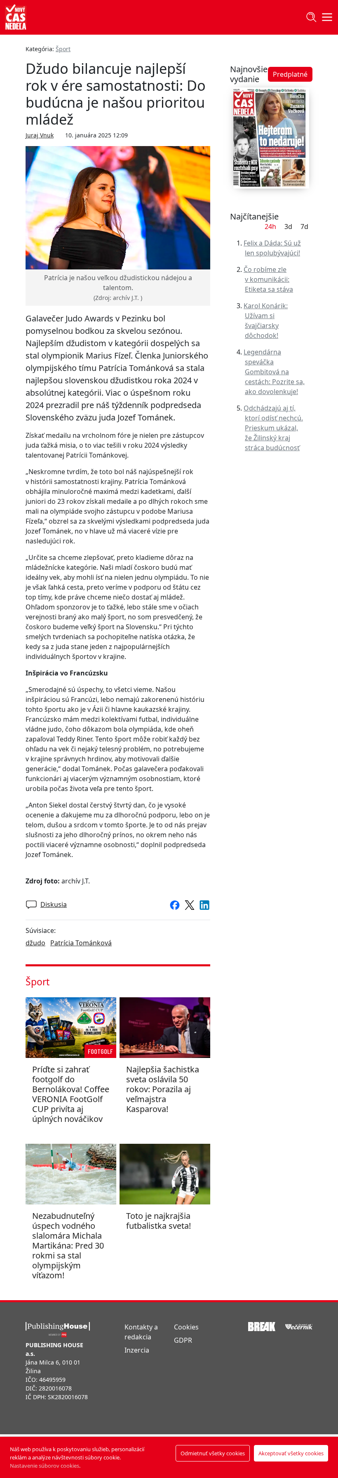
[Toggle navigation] (311, 17)
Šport (63, 49)
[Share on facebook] (173, 904)
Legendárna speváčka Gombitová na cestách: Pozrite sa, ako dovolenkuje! (274, 371)
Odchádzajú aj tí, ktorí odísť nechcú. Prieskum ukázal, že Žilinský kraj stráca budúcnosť (273, 428)
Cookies (186, 1327)
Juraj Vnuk (40, 135)
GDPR (183, 1340)
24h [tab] (270, 226)
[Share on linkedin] (202, 904)
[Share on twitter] (188, 904)
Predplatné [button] (290, 74)
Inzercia (136, 1350)
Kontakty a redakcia (141, 1331)
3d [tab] (288, 226)
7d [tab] (304, 226)
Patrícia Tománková (81, 942)
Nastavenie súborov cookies (44, 1465)
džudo (35, 942)
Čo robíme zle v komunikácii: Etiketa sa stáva (268, 279)
